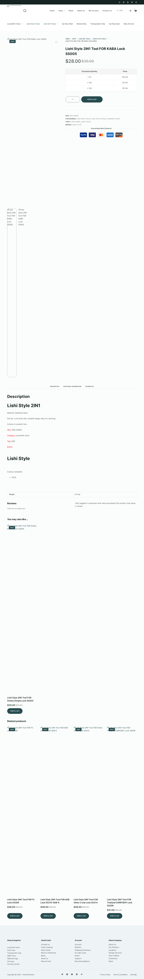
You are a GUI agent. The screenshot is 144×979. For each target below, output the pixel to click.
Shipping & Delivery (83, 950)
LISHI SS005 (75, 122)
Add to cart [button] (14, 711)
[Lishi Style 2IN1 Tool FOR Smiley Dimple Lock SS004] (22, 608)
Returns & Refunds (48, 953)
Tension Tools (113, 119)
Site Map (133, 975)
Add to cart (92, 99)
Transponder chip (97, 24)
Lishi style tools (33, 24)
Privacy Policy (105, 975)
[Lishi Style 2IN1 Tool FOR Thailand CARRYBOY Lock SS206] (122, 810)
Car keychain (114, 24)
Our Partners (114, 947)
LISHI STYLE (76, 125)
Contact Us (107, 11)
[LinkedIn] (77, 974)
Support (78, 958)
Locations (112, 950)
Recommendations (82, 961)
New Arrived (129, 24)
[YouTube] (132, 2)
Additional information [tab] (72, 386)
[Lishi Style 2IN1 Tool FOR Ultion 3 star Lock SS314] (89, 810)
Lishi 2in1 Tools (50, 24)
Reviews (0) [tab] (90, 386)
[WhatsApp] (136, 2)
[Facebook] (119, 2)
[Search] (24, 10)
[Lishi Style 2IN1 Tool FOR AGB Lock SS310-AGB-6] (55, 810)
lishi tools (86, 122)
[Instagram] (127, 2)
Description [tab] (54, 386)
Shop (60, 11)
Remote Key (82, 24)
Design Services (115, 953)
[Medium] (81, 974)
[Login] (130, 10)
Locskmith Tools (13, 24)
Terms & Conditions (120, 975)
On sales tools (80, 953)
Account (78, 944)
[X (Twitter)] (123, 2)
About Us (81, 11)
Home (52, 11)
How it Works (114, 956)
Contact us (45, 944)
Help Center (46, 950)
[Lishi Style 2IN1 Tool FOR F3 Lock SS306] (22, 810)
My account (94, 11)
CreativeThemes (28, 975)
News (71, 11)
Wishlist (78, 947)
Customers (113, 958)
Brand (77, 956)
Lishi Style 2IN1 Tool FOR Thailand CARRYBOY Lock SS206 (119, 902)
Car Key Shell (67, 24)
